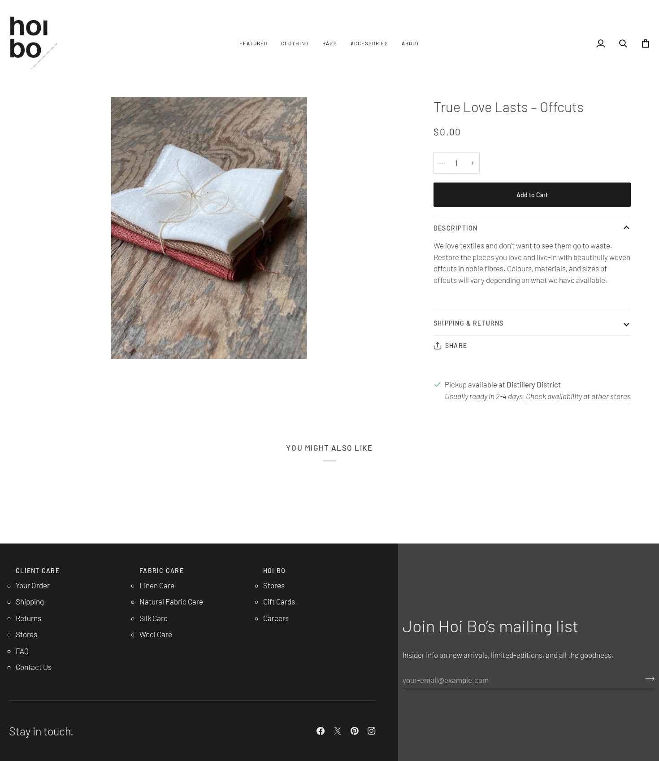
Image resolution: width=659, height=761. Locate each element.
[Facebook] (320, 731)
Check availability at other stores (578, 395)
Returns (28, 617)
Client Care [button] (38, 570)
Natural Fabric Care (171, 601)
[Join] (647, 678)
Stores (26, 634)
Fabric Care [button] (161, 570)
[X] (338, 731)
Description (456, 228)
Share (456, 345)
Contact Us (34, 666)
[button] (253, 43)
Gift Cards (279, 601)
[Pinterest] (355, 731)
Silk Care (153, 617)
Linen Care (156, 585)
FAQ (22, 650)
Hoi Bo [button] (274, 570)
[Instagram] (372, 731)
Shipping (30, 601)
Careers (276, 617)
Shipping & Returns (469, 323)
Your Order (33, 585)
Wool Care (155, 634)
